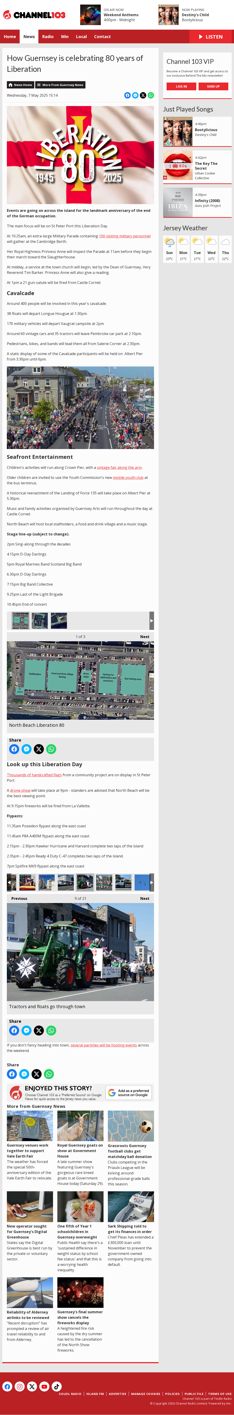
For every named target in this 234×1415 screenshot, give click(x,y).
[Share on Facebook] (127, 95)
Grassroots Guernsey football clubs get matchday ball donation (130, 1151)
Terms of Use (220, 1394)
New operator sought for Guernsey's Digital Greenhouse (27, 1231)
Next (142, 636)
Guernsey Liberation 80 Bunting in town (47, 883)
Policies (172, 1394)
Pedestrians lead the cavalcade (104, 883)
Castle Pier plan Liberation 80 (59, 621)
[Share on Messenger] (135, 95)
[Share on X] (143, 95)
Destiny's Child (195, 15)
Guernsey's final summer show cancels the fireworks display (80, 1317)
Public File (194, 1394)
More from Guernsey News (63, 85)
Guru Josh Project (208, 205)
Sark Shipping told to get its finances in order (130, 1229)
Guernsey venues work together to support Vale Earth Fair (27, 1151)
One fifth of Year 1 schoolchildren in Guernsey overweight (77, 1232)
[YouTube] (44, 1386)
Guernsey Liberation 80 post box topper (27, 883)
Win (65, 36)
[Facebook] (7, 1386)
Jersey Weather (185, 228)
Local (81, 36)
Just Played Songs (188, 109)
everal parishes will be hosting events (104, 1045)
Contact (102, 36)
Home (10, 36)
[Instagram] (20, 1386)
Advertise (117, 1394)
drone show (20, 790)
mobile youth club (128, 477)
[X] (32, 1386)
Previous (17, 898)
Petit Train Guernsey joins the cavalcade (66, 883)
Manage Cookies (145, 1394)
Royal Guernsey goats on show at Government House (80, 1151)
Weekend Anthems (121, 15)
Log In (181, 86)
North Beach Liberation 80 (21, 621)
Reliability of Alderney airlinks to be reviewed (28, 1315)
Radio (48, 36)
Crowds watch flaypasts (143, 883)
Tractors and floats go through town (85, 883)
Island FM (95, 1394)
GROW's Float (123, 883)
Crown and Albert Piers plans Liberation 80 (40, 621)
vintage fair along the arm (119, 467)
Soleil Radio (70, 1394)
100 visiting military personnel (125, 236)
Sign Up (213, 86)
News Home (23, 85)
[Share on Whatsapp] (151, 95)
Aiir (228, 1403)
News (29, 36)
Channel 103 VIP (190, 61)
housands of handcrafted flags (35, 774)
